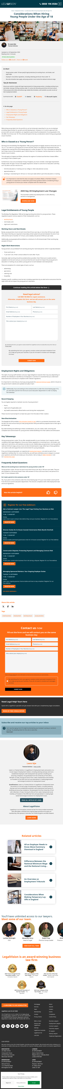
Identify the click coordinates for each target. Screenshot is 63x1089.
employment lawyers (36, 451)
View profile (37, 767)
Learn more (31, 818)
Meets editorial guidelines (9, 57)
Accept (34, 1083)
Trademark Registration (55, 1036)
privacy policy (7, 1015)
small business (6, 616)
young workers (39, 616)
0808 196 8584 (25, 297)
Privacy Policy (8, 346)
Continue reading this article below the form (30, 287)
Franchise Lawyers (54, 1028)
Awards (51, 1006)
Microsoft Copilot (51, 96)
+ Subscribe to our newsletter (15, 1005)
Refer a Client (37, 1021)
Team (35, 1009)
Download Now (28, 201)
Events (50, 1011)
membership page (9, 457)
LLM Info (36, 1035)
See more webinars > (10, 591)
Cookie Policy (52, 1016)
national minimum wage (43, 382)
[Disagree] (55, 492)
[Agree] (48, 492)
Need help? (9, 732)
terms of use (26, 1014)
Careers (51, 1009)
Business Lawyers (53, 1021)
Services (36, 1006)
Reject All (8, 1083)
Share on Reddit (22, 60)
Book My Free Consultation (13, 711)
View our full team (31, 946)
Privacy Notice (21, 1086)
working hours (8, 219)
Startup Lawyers (53, 1033)
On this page (9, 106)
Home (12, 10)
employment (17, 616)
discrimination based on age (27, 421)
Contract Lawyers (53, 1026)
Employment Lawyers (54, 1023)
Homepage (37, 1004)
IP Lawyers (52, 1031)
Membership (37, 1011)
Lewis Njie (13, 44)
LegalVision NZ (38, 1032)
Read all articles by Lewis (31, 800)
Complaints (52, 1014)
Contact (36, 1014)
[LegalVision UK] (20, 4)
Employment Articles (19, 10)
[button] (31, 45)
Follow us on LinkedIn (9, 60)
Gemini (29, 96)
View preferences (21, 1083)
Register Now (9, 522)
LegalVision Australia (39, 1030)
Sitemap (36, 1027)
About (50, 1004)
